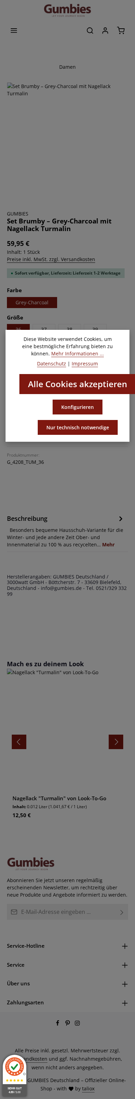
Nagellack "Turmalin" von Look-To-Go (59, 798)
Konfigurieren (77, 407)
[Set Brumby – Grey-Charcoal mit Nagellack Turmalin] (67, 143)
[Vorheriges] (19, 742)
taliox (88, 1088)
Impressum (85, 363)
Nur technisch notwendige (77, 427)
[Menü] (14, 30)
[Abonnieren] (122, 912)
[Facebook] (58, 1024)
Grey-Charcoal (32, 302)
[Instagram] (77, 1024)
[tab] (66, 531)
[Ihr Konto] (105, 30)
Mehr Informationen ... (77, 353)
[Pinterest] (68, 1024)
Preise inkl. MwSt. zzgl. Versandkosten (51, 259)
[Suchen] (90, 30)
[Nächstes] (116, 742)
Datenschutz (51, 363)
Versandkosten (30, 1058)
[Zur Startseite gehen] (67, 10)
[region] (67, 143)
